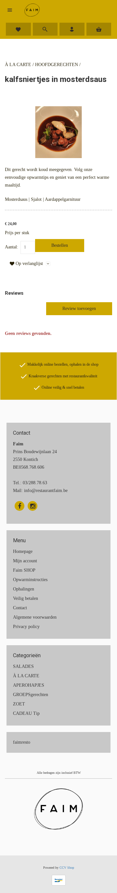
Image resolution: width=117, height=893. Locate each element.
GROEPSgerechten (30, 694)
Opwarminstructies (30, 579)
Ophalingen (23, 589)
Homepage (22, 551)
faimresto (21, 742)
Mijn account (25, 560)
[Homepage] (32, 10)
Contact (20, 607)
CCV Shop (66, 867)
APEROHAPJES (28, 685)
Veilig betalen (25, 598)
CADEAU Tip (26, 713)
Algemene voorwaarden (35, 617)
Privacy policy (26, 626)
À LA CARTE (18, 64)
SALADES (23, 666)
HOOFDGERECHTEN (56, 64)
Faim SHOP (24, 570)
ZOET (19, 704)
